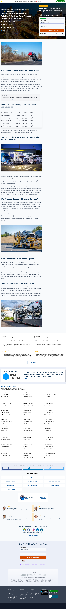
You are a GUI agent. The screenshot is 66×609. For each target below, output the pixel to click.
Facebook (29, 532)
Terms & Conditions (23, 595)
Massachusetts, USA (6, 9)
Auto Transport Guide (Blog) (13, 598)
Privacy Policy (22, 598)
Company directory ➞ (33, 481)
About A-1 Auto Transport (34, 590)
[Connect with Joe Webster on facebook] (26, 498)
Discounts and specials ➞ (11, 477)
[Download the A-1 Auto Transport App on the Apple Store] (44, 594)
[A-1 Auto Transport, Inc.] (7, 1)
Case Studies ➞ (11, 489)
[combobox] (52, 22)
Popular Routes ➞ (55, 485)
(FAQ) (17, 597)
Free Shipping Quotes (12, 590)
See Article (26, 378)
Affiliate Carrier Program (34, 594)
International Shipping (12, 597)
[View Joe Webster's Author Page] (22, 497)
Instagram (33, 532)
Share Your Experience (33, 535)
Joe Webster (6, 30)
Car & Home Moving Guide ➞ (54, 481)
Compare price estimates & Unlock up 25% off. (21, 99)
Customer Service (23, 590)
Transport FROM (43, 20)
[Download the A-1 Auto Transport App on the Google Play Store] (44, 591)
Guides (31, 1)
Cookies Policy (23, 597)
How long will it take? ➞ (33, 477)
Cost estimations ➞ (11, 485)
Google (24, 532)
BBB (41, 532)
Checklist (39, 1)
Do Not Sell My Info (23, 594)
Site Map (9, 600)
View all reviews (33, 362)
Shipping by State (11, 594)
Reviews (26, 1)
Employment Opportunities (34, 593)
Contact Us (32, 597)
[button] (60, 1)
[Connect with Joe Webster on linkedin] (27, 498)
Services (18, 1)
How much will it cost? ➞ (33, 485)
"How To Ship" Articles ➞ (54, 477)
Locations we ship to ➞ (11, 481)
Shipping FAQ (10, 593)
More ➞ (43, 497)
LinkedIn (37, 532)
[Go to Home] (1, 9)
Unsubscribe (22, 599)
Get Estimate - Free (52, 30)
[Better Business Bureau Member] (53, 596)
